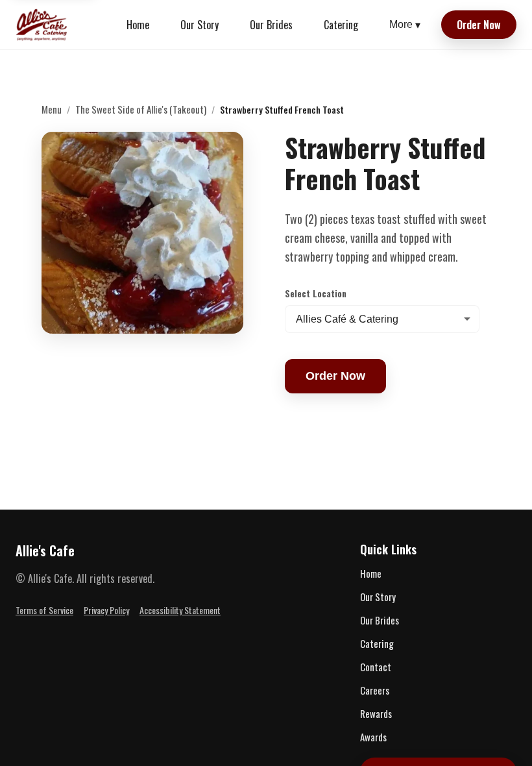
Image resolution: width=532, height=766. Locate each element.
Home (138, 24)
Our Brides (271, 24)
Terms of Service (44, 610)
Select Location (315, 293)
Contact (375, 667)
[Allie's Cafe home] (42, 25)
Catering (341, 24)
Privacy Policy (106, 610)
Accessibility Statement (180, 610)
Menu (52, 109)
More (404, 25)
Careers (374, 690)
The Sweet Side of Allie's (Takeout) (140, 109)
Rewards (376, 713)
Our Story (199, 24)
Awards (373, 737)
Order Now (479, 24)
